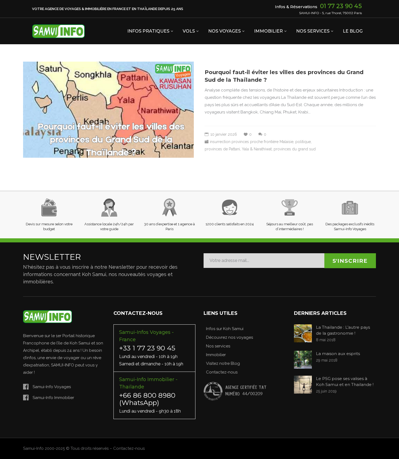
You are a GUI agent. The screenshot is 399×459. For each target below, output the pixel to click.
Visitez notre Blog (223, 363)
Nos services (218, 346)
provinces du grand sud (295, 149)
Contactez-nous (221, 372)
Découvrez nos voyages (229, 337)
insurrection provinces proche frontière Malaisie (251, 142)
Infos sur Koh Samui (224, 328)
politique (303, 142)
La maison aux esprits (338, 353)
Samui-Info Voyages (52, 386)
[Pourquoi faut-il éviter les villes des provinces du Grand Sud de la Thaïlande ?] (108, 110)
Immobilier (216, 354)
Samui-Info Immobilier (53, 397)
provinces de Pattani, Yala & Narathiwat (238, 149)
